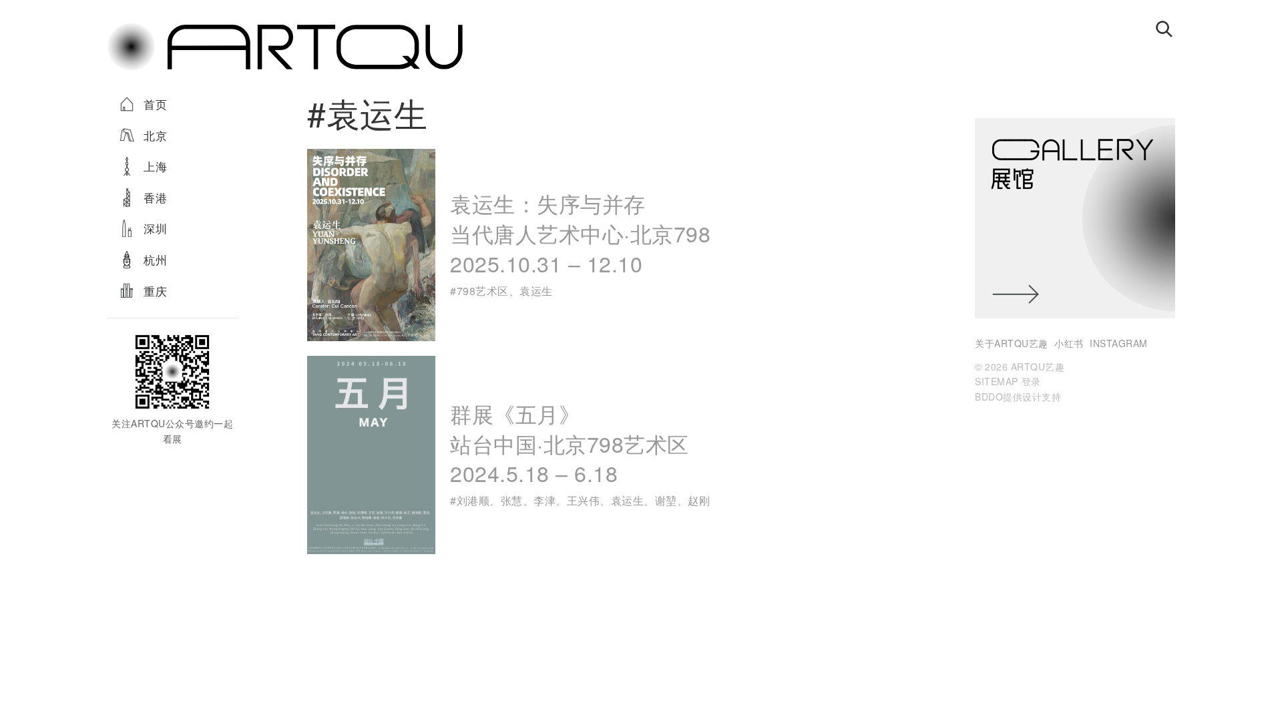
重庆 (155, 290)
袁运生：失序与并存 (580, 233)
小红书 (1069, 343)
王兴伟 (583, 500)
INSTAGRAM (1119, 343)
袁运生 (536, 290)
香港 (155, 197)
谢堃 (666, 500)
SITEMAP (996, 381)
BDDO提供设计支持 (1018, 396)
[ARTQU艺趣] (285, 69)
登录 (1031, 381)
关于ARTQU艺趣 (1011, 343)
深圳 (155, 228)
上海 (155, 166)
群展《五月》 (569, 443)
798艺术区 (483, 290)
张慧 (512, 500)
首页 (155, 103)
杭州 (155, 259)
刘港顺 (473, 500)
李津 (544, 500)
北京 (155, 135)
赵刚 (699, 500)
